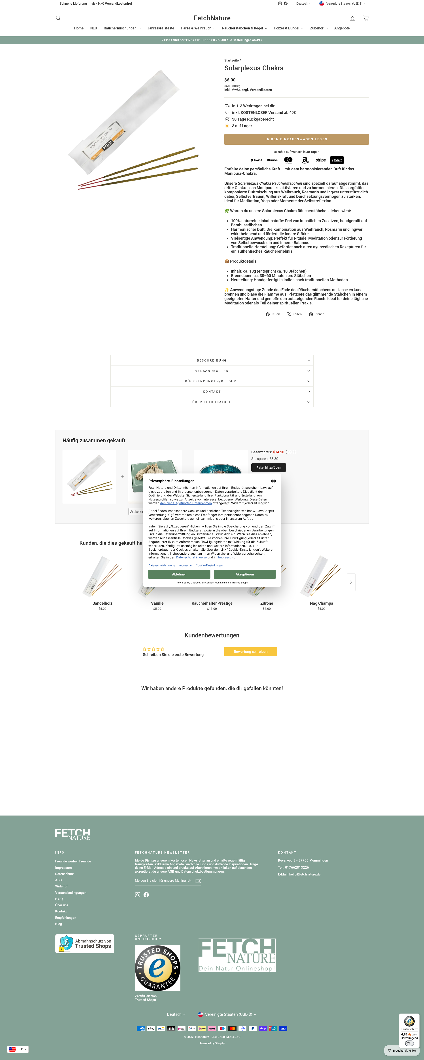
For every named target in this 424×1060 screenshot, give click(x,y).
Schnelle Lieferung (73, 4)
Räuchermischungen (120, 28)
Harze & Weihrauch (196, 28)
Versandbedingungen (70, 893)
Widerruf (61, 886)
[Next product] (351, 582)
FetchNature (212, 18)
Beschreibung (212, 360)
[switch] (409, 1043)
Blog (58, 924)
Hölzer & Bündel (287, 28)
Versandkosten (261, 90)
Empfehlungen (65, 918)
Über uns (61, 905)
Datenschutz (64, 874)
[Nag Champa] (321, 576)
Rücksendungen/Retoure (212, 381)
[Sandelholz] (102, 576)
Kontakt (212, 391)
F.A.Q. (59, 899)
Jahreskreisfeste (160, 28)
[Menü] (417, 1016)
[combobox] (18, 1049)
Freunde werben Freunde (73, 861)
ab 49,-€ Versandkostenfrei (111, 4)
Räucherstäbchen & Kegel (243, 28)
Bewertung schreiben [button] (251, 652)
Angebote (342, 28)
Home (79, 28)
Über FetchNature (212, 402)
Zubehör (317, 28)
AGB (58, 880)
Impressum (63, 868)
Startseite (231, 60)
